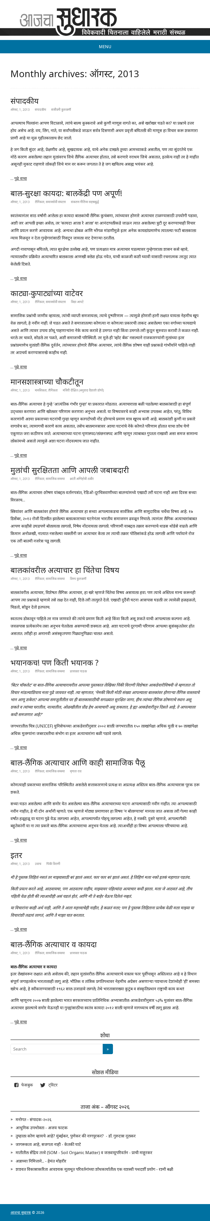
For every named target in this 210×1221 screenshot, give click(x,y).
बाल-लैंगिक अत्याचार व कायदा (53, 944)
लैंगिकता (39, 202)
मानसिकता (41, 390)
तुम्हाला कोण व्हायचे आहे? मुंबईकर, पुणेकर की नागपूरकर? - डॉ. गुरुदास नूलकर (76, 1136)
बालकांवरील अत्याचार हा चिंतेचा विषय (64, 570)
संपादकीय (24, 101)
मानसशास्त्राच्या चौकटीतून (46, 381)
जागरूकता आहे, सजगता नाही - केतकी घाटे (48, 1144)
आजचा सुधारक (20, 1212)
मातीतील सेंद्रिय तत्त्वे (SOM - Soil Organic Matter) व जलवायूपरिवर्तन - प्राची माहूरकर (84, 1152)
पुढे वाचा (20, 178)
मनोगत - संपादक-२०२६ (33, 1119)
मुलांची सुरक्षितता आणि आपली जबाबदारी (69, 470)
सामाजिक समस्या (55, 479)
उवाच (38, 864)
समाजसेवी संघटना (56, 202)
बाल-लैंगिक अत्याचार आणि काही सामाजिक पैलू (77, 762)
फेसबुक (26, 1085)
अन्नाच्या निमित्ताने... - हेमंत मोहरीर (41, 1161)
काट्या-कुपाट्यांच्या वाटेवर (46, 293)
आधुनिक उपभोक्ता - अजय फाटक (42, 1128)
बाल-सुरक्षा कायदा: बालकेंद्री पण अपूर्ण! (66, 193)
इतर (16, 855)
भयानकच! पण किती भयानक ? (54, 662)
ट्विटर (51, 1085)
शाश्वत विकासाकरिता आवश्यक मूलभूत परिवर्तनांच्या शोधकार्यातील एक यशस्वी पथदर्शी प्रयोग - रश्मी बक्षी (94, 1169)
